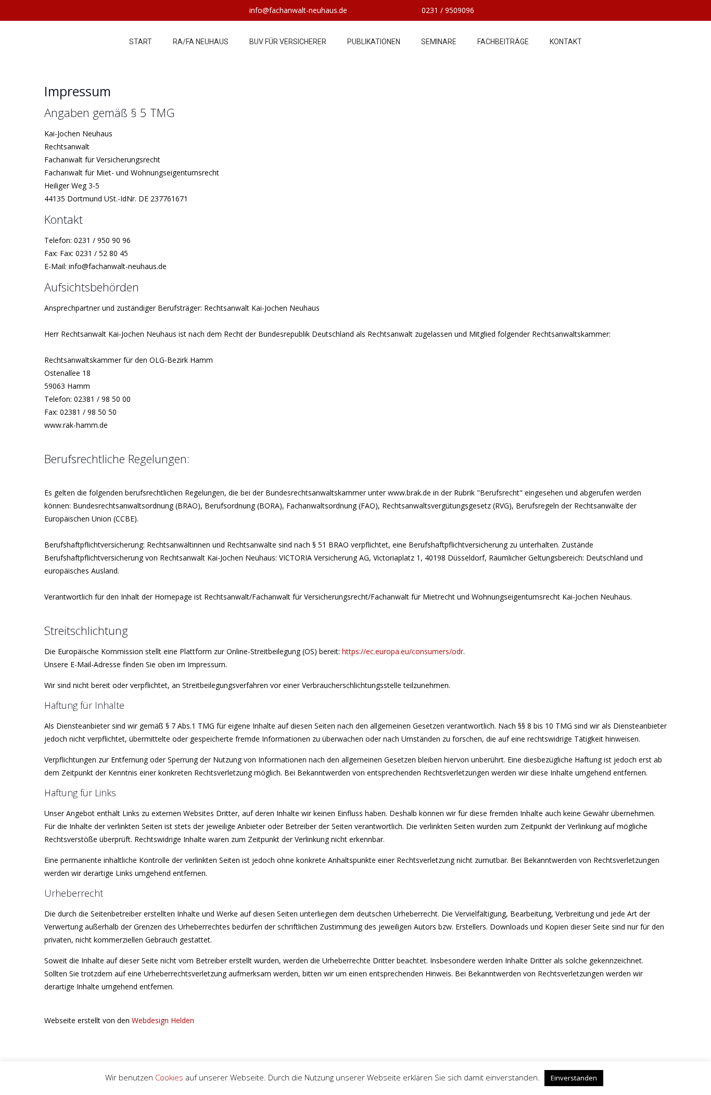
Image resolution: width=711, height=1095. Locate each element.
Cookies (169, 1077)
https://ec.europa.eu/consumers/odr (402, 651)
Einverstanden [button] (574, 1078)
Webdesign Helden (163, 1020)
